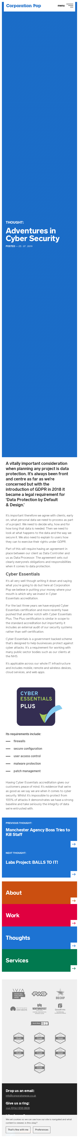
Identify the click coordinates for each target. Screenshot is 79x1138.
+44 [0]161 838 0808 (18, 1108)
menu (61, 5)
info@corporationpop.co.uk (21, 1095)
